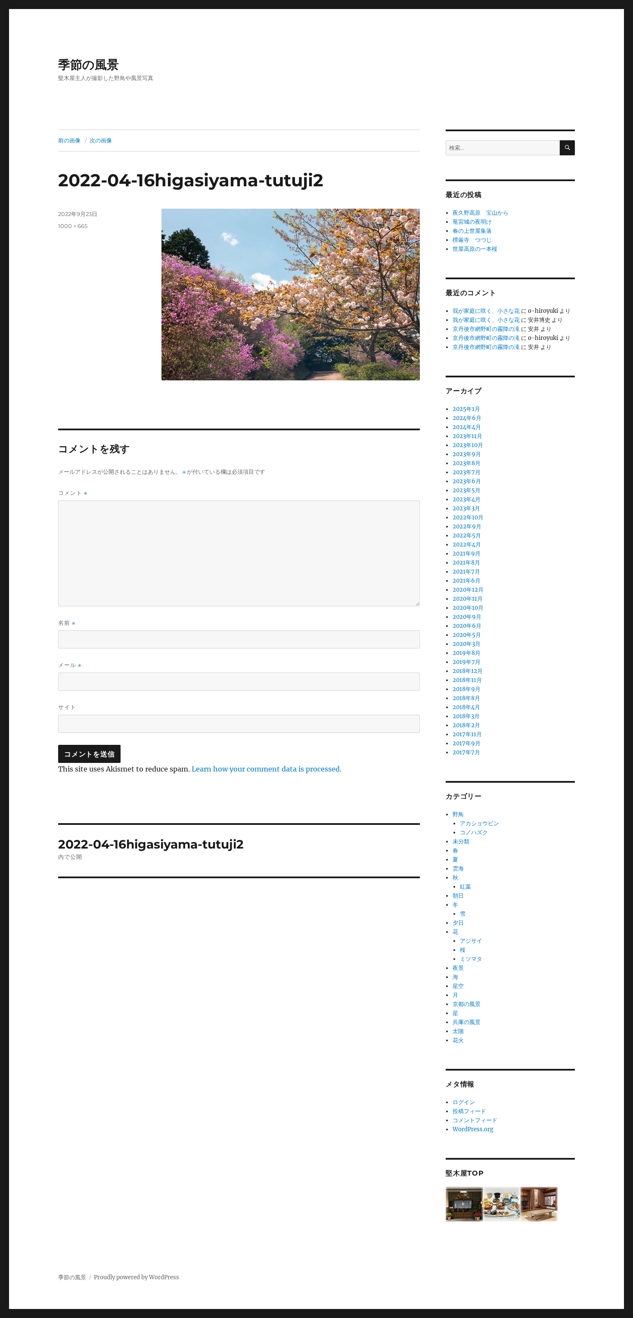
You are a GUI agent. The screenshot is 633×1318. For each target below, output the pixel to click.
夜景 (458, 968)
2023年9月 (467, 454)
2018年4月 (466, 707)
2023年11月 (467, 436)
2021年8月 (466, 562)
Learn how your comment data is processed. (266, 769)
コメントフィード (475, 1120)
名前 (66, 623)
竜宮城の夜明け (472, 221)
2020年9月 (467, 616)
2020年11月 (468, 598)
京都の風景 (467, 1004)
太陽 (458, 1031)
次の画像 (101, 140)
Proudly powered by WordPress (136, 1277)
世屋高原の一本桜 (475, 249)
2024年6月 (467, 418)
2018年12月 (468, 671)
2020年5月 (467, 635)
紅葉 (465, 886)
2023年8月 (467, 463)
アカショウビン (479, 823)
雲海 (458, 868)
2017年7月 (466, 752)
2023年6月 (467, 481)
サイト (67, 707)
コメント (72, 493)
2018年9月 (467, 689)
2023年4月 (467, 499)
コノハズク (474, 832)
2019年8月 (467, 653)
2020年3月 (467, 644)
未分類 (461, 841)
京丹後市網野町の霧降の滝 (486, 329)
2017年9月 (467, 743)
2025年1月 (466, 409)
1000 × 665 (72, 225)
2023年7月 (467, 472)
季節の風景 (88, 64)
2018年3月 (466, 716)
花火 (458, 1040)
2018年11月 (467, 680)
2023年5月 (467, 490)
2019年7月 (467, 662)
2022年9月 (467, 526)
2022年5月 (467, 535)
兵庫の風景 (467, 1022)
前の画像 (69, 140)
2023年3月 (466, 508)
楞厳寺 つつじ (472, 240)
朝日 (458, 895)
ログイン (464, 1102)
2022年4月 (467, 544)
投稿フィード (469, 1111)
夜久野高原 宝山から (481, 212)
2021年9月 (467, 553)
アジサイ (471, 941)
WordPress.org (473, 1129)
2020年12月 (468, 589)
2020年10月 (468, 607)
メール (69, 665)
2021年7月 (466, 571)
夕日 (458, 922)
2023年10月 (468, 445)
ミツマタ (471, 959)
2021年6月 (467, 580)
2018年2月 (466, 725)
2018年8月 (466, 698)
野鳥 (458, 814)
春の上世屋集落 (472, 231)
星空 (458, 986)
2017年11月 (467, 734)
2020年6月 (467, 626)
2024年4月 (467, 427)
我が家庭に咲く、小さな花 (486, 311)
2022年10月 (468, 517)
